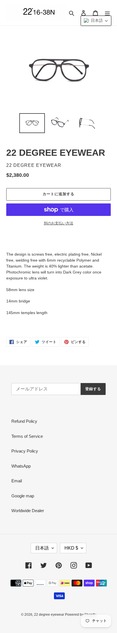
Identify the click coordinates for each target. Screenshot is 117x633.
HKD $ (71, 548)
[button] (96, 21)
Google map (22, 495)
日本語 (42, 548)
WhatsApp (21, 466)
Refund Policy (24, 421)
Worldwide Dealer (27, 510)
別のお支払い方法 (58, 223)
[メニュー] (107, 13)
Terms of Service (27, 436)
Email (16, 480)
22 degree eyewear (49, 615)
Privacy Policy (24, 451)
